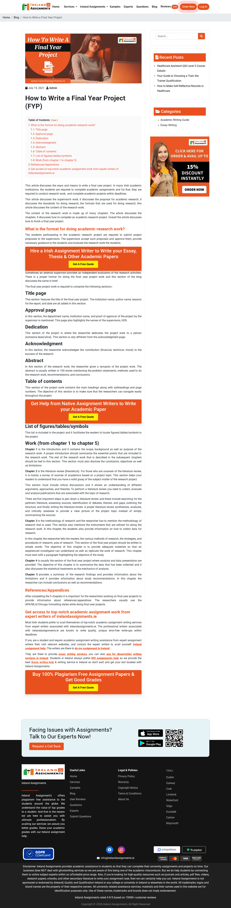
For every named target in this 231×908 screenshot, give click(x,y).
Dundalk (171, 811)
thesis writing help (42, 662)
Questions (142, 6)
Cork (169, 788)
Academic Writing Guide (174, 119)
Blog (154, 6)
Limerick (171, 794)
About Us (123, 799)
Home (56, 6)
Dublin (170, 777)
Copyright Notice (128, 787)
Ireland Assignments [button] (93, 6)
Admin (53, 88)
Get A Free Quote (83, 264)
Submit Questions (80, 816)
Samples (115, 6)
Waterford (172, 800)
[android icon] (150, 743)
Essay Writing (168, 125)
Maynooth (172, 823)
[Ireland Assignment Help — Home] (36, 6)
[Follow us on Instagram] (121, 849)
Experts (128, 6)
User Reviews (78, 799)
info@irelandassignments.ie (117, 858)
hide (54, 120)
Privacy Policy (126, 776)
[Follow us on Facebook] (109, 849)
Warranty (123, 782)
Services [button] (69, 6)
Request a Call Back (46, 746)
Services (75, 782)
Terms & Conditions (129, 793)
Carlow (170, 817)
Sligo (169, 806)
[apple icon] (150, 733)
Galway (170, 783)
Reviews (169, 6)
